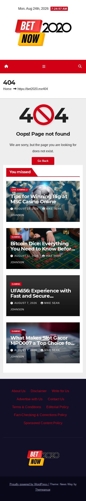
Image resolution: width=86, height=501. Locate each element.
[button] (80, 66)
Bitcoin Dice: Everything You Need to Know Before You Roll (42, 249)
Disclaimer (39, 391)
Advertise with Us (30, 399)
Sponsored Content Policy (43, 423)
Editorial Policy (57, 407)
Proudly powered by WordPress (29, 484)
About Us (18, 391)
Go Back (43, 160)
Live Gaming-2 (20, 190)
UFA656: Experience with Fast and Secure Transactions (40, 296)
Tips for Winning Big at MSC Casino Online (38, 199)
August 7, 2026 (26, 303)
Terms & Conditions (26, 407)
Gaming (16, 237)
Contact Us (56, 399)
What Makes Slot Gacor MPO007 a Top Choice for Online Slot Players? (41, 343)
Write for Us (60, 391)
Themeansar (42, 489)
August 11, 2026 (26, 255)
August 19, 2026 (26, 208)
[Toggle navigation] (43, 66)
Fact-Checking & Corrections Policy (40, 415)
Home (7, 89)
